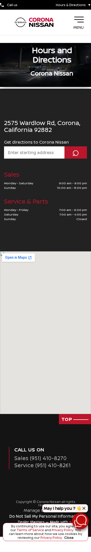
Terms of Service (30, 530)
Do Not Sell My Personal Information (45, 516)
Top (67, 419)
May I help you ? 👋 (62, 508)
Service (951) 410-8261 (42, 465)
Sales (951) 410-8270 (40, 458)
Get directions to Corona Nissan (36, 142)
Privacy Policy (62, 530)
